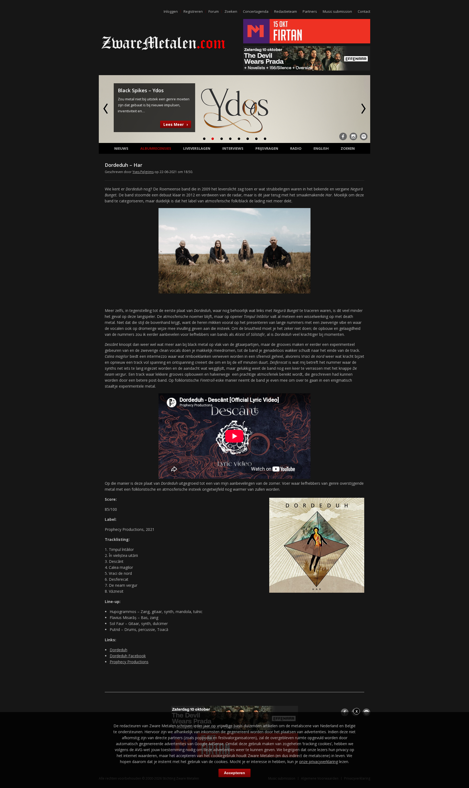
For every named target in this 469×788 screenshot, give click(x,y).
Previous (106, 108)
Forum (213, 11)
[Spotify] (363, 136)
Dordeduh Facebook (128, 655)
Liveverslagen (196, 148)
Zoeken (230, 11)
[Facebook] (343, 136)
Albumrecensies (155, 148)
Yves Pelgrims (143, 172)
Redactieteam (285, 11)
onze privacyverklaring (318, 761)
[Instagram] (353, 136)
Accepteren (234, 773)
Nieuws (121, 148)
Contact (364, 11)
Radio (296, 148)
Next (363, 108)
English (321, 148)
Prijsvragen (266, 148)
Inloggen (171, 11)
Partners (310, 11)
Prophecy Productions (129, 661)
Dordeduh (118, 649)
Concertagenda (255, 11)
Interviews (232, 148)
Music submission (337, 11)
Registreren (193, 11)
